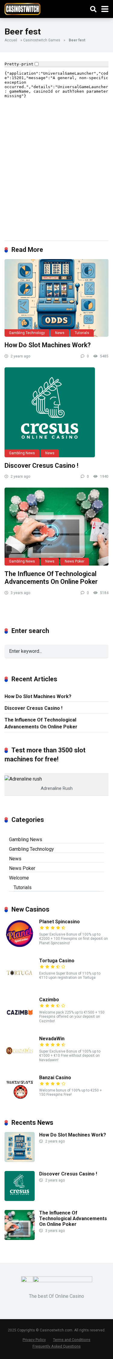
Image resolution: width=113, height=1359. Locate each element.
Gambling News (22, 453)
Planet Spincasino (59, 921)
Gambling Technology (27, 333)
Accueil (11, 40)
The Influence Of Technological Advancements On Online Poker (51, 578)
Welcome (19, 878)
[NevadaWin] (20, 1064)
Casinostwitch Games (41, 40)
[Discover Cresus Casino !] (56, 412)
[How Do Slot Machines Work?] (56, 298)
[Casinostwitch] (22, 8)
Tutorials (82, 333)
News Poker (74, 561)
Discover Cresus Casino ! (41, 465)
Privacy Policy (34, 1339)
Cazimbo (49, 999)
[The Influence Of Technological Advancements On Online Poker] (56, 526)
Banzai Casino (55, 1077)
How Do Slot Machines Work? (48, 345)
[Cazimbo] (20, 1025)
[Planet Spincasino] (20, 947)
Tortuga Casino (56, 960)
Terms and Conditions (71, 1339)
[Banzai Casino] (20, 1103)
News (59, 333)
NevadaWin (51, 1038)
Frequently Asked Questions (57, 1346)
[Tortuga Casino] (20, 986)
